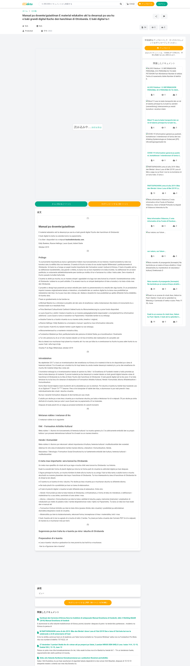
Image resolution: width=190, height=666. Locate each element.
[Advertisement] (19, 70)
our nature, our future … (156, 251)
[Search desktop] (120, 4)
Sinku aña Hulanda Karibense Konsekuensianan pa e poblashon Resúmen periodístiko (74, 658)
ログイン (161, 4)
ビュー (41, 593)
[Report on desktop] (164, 16)
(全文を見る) (97, 127)
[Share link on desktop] (156, 16)
